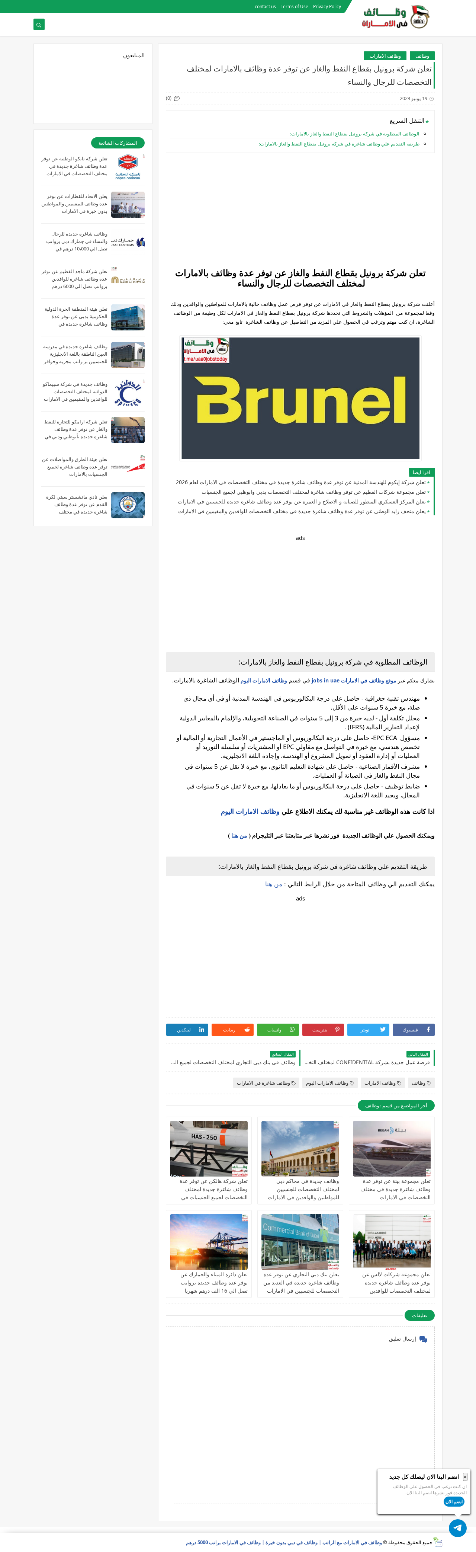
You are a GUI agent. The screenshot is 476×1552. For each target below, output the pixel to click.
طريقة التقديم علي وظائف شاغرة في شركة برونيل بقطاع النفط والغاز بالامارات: (339, 143)
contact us (265, 6)
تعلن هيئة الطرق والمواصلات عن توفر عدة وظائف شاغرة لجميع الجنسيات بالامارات (74, 466)
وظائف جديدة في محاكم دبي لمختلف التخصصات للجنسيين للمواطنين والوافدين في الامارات (303, 1189)
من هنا (239, 835)
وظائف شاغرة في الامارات (263, 1082)
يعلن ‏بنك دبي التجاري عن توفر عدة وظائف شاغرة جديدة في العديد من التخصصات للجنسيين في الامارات (301, 1282)
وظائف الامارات (385, 55)
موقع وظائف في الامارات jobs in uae (354, 680)
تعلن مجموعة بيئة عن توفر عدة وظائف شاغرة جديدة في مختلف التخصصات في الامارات (395, 1189)
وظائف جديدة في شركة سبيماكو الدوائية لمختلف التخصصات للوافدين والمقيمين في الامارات (75, 391)
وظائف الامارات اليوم (264, 680)
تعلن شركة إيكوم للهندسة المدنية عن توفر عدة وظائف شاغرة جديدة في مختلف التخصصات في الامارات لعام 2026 (301, 482)
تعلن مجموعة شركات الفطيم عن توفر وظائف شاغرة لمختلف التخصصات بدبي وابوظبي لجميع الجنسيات (314, 491)
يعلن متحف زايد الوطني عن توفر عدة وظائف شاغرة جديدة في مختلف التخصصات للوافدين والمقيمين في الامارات (302, 511)
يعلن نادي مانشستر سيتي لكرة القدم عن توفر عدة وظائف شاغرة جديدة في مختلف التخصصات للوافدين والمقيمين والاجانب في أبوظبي (76, 511)
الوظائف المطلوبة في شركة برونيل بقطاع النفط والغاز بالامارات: (354, 133)
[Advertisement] (300, 211)
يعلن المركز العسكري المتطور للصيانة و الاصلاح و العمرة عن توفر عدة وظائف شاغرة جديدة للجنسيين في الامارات (302, 501)
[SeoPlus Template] (437, 1542)
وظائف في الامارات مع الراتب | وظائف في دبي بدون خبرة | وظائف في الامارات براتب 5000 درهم (284, 1542)
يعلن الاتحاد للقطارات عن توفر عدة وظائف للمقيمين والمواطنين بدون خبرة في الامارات (74, 203)
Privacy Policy (327, 6)
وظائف (422, 55)
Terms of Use (294, 6)
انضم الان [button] (454, 1501)
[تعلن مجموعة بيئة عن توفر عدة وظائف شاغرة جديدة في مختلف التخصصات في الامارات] (392, 1149)
